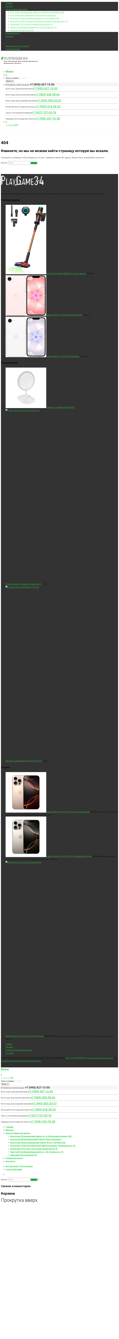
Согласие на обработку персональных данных (21, 1061)
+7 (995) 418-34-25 (48, 106)
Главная (9, 3)
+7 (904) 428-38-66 (47, 94)
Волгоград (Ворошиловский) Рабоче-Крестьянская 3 (33, 15)
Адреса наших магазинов (16, 9)
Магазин (9, 6)
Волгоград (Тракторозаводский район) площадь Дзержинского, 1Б (39, 21)
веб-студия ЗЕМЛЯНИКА (75, 1058)
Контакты (10, 36)
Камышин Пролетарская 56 (22, 30)
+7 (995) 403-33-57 (49, 100)
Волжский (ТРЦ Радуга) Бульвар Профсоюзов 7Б (31, 24)
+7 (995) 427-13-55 (45, 88)
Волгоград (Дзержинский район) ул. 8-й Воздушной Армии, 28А (37, 12)
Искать (9, 81)
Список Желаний (13, 49)
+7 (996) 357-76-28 (47, 118)
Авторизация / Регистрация (17, 46)
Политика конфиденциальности (19, 1050)
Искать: (4, 163)
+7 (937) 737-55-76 (43, 112)
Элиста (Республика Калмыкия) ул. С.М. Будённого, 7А (33, 27)
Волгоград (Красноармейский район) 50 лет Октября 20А (34, 18)
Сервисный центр (13, 33)
